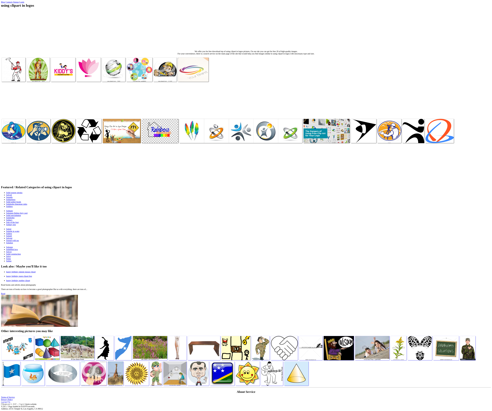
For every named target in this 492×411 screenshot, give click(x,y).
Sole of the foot (12, 222)
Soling (8, 261)
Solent (8, 229)
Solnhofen (10, 218)
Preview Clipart (108, 78)
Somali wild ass (12, 240)
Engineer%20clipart (385, 139)
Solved (9, 195)
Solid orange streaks (14, 193)
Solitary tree (11, 225)
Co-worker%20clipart (60, 139)
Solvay (9, 252)
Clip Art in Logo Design (112, 139)
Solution (9, 243)
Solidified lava (12, 249)
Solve (8, 256)
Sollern (9, 233)
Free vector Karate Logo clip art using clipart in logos (412, 137)
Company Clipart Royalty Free (13, 139)
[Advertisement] (246, 29)
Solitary (9, 220)
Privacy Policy (7, 399)
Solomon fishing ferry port (17, 213)
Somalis (9, 197)
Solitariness (10, 199)
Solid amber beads (13, 202)
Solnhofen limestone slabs (16, 204)
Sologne (9, 247)
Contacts (9, 2)
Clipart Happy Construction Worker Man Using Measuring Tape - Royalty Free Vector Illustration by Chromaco (165, 75)
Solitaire (9, 211)
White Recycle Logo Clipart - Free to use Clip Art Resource (88, 138)
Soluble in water (12, 231)
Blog (3, 2)
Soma (8, 259)
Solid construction (13, 254)
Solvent (9, 238)
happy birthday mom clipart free (19, 276)
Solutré (9, 236)
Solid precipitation (13, 215)
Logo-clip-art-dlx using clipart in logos (318, 139)
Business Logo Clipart (85, 78)
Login (21, 2)
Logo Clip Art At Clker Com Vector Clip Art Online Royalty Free (363, 137)
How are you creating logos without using (158, 139)
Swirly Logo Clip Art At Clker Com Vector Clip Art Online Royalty (439, 138)
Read (3, 294)
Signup (16, 2)
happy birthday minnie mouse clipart (21, 272)
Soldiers (9, 206)
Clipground (13, 403)
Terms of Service (8, 397)
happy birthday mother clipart (18, 280)
